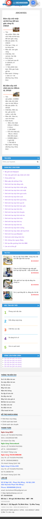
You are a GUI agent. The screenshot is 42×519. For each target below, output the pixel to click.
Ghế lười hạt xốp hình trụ (13, 221)
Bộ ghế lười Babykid (12, 172)
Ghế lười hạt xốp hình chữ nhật (15, 190)
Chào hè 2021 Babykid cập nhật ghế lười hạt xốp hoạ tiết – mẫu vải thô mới (25, 269)
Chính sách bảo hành (9, 421)
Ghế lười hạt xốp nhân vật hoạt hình (17, 231)
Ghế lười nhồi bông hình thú (14, 237)
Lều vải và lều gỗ (10, 246)
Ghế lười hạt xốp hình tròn (14, 218)
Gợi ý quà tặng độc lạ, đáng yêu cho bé (25, 292)
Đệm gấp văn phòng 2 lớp (13, 181)
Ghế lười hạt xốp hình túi (13, 224)
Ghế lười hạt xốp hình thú (13, 209)
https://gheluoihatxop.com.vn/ (12, 493)
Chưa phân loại (10, 178)
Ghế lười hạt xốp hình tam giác (15, 206)
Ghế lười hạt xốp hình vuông (14, 228)
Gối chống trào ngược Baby (14, 240)
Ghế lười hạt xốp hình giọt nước (16, 193)
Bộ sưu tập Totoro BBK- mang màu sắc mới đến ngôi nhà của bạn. (25, 257)
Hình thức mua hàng (9, 419)
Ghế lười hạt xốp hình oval (14, 197)
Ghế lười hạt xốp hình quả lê (14, 203)
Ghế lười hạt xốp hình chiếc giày (16, 187)
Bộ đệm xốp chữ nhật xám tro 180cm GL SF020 (11, 88)
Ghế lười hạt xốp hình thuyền (15, 212)
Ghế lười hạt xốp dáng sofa (14, 184)
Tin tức (7, 253)
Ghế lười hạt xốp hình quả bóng (15, 200)
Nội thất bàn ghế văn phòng (12, 358)
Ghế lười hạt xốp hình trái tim (15, 215)
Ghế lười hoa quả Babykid (13, 234)
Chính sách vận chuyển (10, 424)
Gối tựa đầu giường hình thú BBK (16, 243)
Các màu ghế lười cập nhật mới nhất (17, 175)
